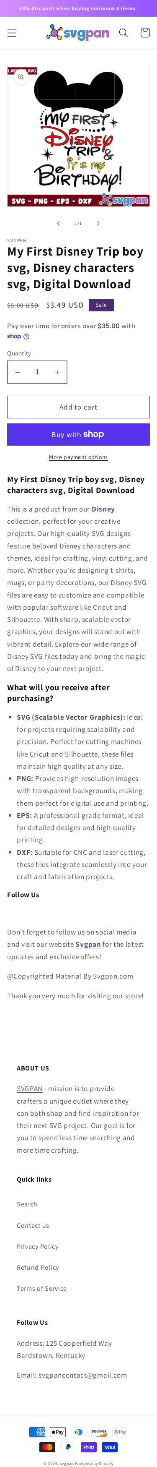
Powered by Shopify (94, 1463)
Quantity (19, 353)
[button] (12, 33)
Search (27, 1204)
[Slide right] (98, 223)
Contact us (33, 1225)
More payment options (78, 457)
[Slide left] (58, 223)
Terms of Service (42, 1288)
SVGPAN (30, 1088)
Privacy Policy (38, 1246)
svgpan (67, 1463)
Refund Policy (38, 1267)
